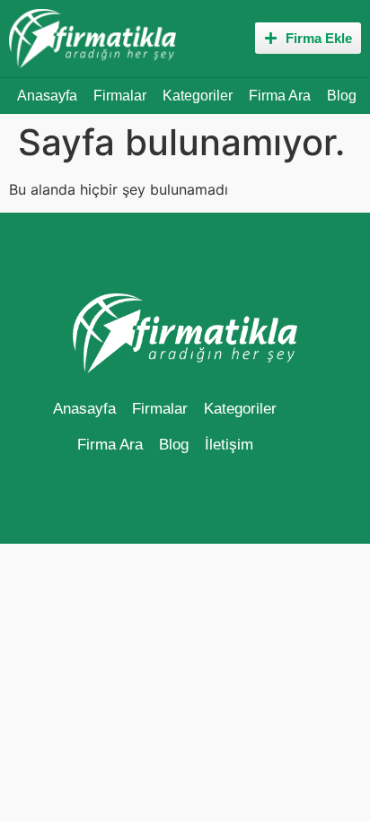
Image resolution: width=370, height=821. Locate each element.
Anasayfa (47, 95)
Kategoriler (198, 95)
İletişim (229, 444)
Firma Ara (280, 95)
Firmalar (119, 95)
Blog (342, 95)
